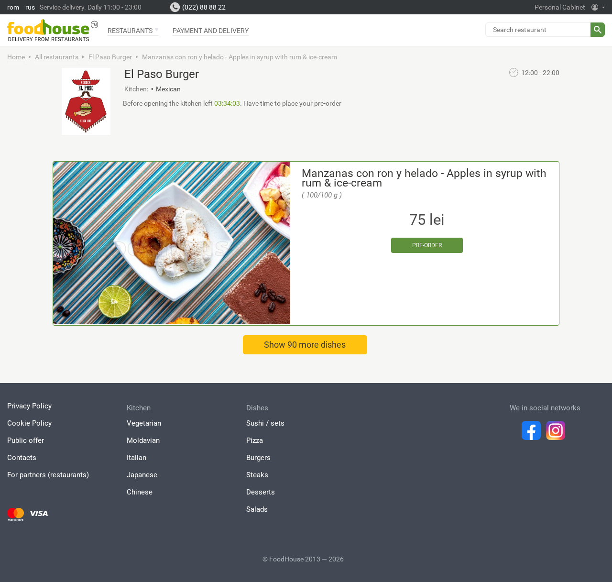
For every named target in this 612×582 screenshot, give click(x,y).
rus (30, 7)
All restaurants (56, 57)
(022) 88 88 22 (204, 7)
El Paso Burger (110, 57)
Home (16, 57)
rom (13, 7)
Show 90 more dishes (305, 345)
